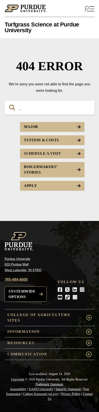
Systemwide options (22, 294)
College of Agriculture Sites (38, 317)
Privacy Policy (70, 394)
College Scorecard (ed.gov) (41, 394)
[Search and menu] (88, 8)
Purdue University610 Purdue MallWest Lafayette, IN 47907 (23, 264)
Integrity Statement (68, 389)
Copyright (17, 379)
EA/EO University (41, 389)
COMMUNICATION (27, 354)
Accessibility (18, 389)
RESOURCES (21, 343)
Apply (30, 186)
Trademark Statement (49, 384)
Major (31, 127)
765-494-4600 (16, 279)
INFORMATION (23, 332)
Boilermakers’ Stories (41, 169)
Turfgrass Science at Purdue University (42, 27)
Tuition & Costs (41, 140)
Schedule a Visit (42, 153)
